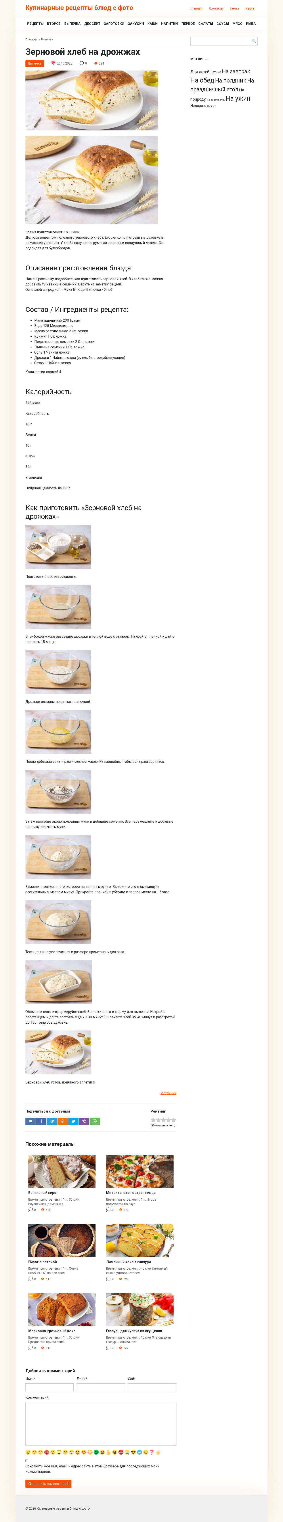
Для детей (199, 72)
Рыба (251, 24)
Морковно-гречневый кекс (51, 1331)
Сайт (132, 1379)
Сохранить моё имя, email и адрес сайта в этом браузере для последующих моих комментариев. (92, 1469)
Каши (152, 24)
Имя (30, 1379)
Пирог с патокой (42, 1262)
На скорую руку (216, 99)
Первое (188, 24)
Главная (196, 8)
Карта (250, 8)
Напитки (169, 24)
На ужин (238, 98)
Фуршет (211, 106)
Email (82, 1379)
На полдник (230, 80)
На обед (202, 80)
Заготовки (114, 24)
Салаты (205, 24)
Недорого (198, 106)
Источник (168, 1093)
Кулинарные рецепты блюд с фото (79, 8)
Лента (234, 8)
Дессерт (92, 24)
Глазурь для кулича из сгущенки (134, 1331)
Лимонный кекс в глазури (128, 1262)
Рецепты (35, 24)
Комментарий (36, 1397)
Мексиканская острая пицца (131, 1193)
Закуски (136, 24)
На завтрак (236, 71)
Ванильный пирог (43, 1193)
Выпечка (72, 24)
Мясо (238, 24)
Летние (215, 72)
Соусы (222, 24)
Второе (54, 24)
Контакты (216, 8)
